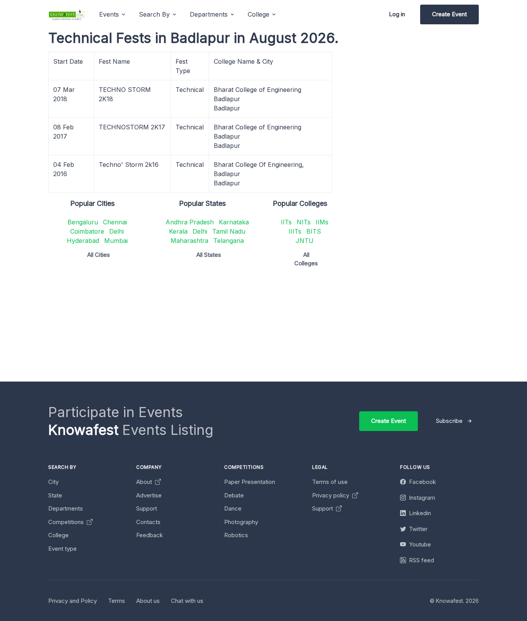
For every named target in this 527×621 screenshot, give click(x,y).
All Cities (98, 254)
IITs (286, 222)
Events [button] (109, 14)
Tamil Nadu (228, 231)
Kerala (178, 231)
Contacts (148, 522)
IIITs (295, 231)
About (145, 481)
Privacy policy (331, 495)
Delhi (116, 231)
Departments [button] (209, 14)
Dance (233, 508)
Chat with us (187, 600)
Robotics (236, 535)
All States (208, 254)
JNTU (305, 240)
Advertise (149, 495)
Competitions (66, 522)
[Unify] (66, 14)
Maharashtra (189, 240)
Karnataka (234, 222)
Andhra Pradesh (190, 222)
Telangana (228, 240)
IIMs (322, 222)
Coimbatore (87, 231)
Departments (65, 508)
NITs (304, 222)
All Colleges (306, 259)
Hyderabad (83, 240)
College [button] (258, 14)
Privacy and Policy (72, 600)
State (55, 495)
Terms (116, 600)
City (53, 481)
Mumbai (116, 240)
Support (146, 508)
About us (148, 600)
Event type (62, 548)
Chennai (115, 222)
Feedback (149, 535)
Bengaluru (83, 222)
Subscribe (449, 420)
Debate (234, 495)
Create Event (449, 14)
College (58, 535)
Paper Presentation (249, 481)
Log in (397, 14)
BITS (313, 231)
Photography (241, 522)
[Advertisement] (279, 327)
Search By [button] (154, 14)
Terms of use (330, 481)
